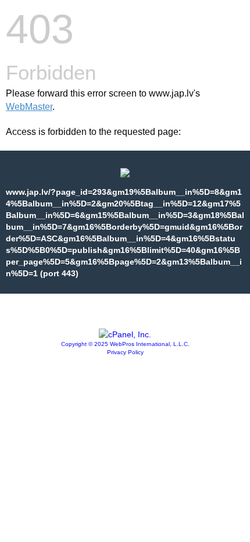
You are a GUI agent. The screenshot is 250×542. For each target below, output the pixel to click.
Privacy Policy (125, 352)
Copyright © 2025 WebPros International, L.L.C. (125, 344)
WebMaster (29, 107)
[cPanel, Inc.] (125, 334)
